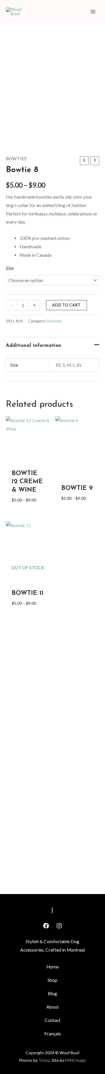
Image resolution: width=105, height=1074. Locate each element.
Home (52, 966)
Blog (52, 993)
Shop (52, 980)
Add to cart (66, 305)
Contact (53, 1020)
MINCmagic (75, 1060)
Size (10, 268)
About (52, 1006)
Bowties (16, 158)
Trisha (44, 1060)
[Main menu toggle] (93, 12)
